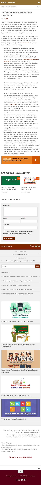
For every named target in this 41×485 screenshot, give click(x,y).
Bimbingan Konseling (8, 7)
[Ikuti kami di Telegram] (36, 246)
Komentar (6, 205)
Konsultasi (13, 104)
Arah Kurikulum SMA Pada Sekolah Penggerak (17, 321)
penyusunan (25, 42)
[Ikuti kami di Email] (39, 246)
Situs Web (6, 224)
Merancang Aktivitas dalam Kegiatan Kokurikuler (17, 281)
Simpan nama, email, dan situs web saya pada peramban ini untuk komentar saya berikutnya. (18, 232)
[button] (20, 433)
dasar (19, 42)
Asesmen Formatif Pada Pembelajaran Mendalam (18, 289)
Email (23, 218)
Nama (5, 218)
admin (6, 18)
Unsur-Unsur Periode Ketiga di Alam (13, 419)
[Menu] (38, 2)
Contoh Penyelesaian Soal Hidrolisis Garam (16, 395)
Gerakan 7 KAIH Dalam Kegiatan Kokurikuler (16, 285)
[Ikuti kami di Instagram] (33, 246)
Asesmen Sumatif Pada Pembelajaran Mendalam (18, 293)
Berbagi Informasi (8, 2)
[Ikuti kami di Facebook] (31, 246)
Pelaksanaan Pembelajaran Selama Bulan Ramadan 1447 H (21, 276)
